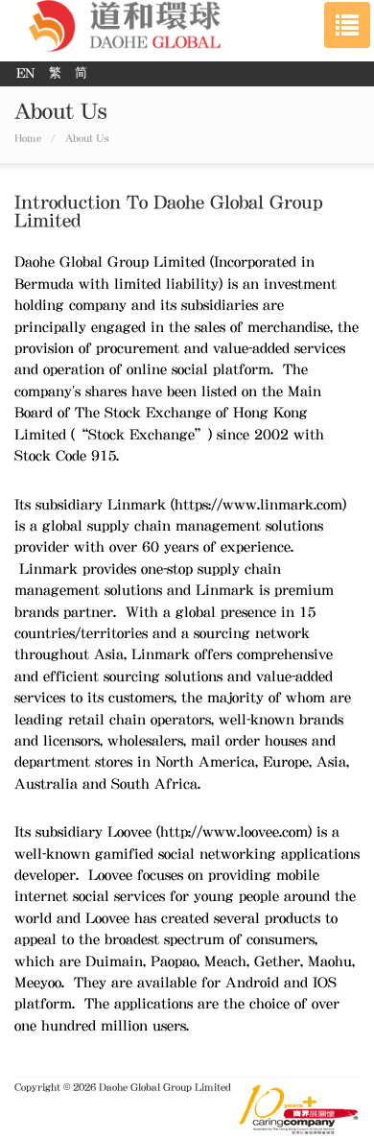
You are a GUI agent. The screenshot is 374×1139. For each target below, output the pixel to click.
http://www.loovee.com (234, 832)
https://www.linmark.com (258, 504)
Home (27, 138)
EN (27, 73)
